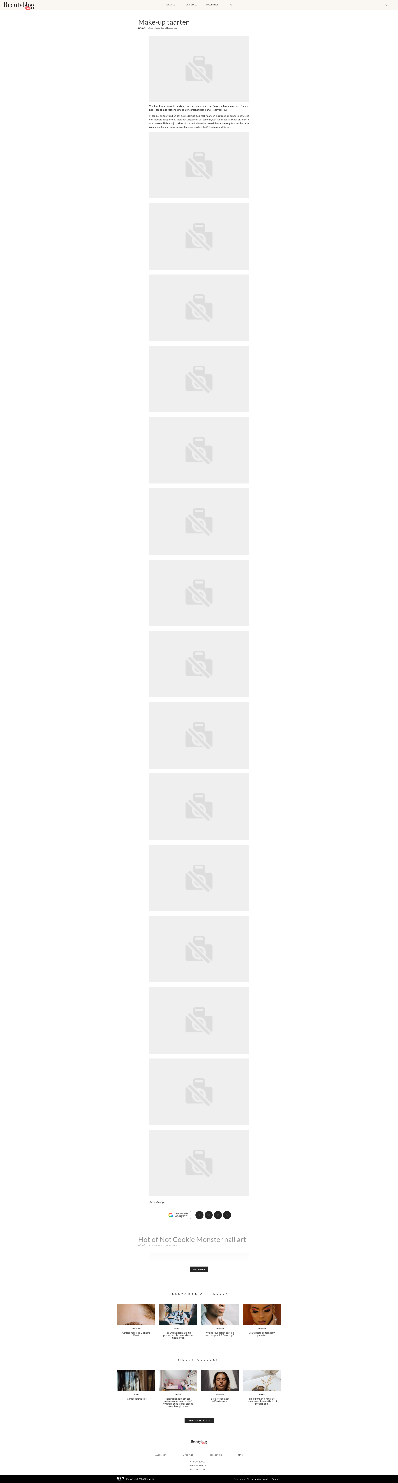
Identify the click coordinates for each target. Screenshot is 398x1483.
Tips (230, 5)
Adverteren (239, 1479)
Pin (218, 1215)
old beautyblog (171, 28)
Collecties (212, 5)
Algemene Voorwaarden (258, 1479)
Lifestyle (191, 5)
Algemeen (171, 5)
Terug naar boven (197, 1420)
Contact (276, 1479)
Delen (199, 1215)
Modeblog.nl (198, 1469)
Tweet (209, 1215)
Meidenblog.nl (199, 1465)
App (227, 1215)
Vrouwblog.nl (199, 1462)
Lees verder (199, 1269)
